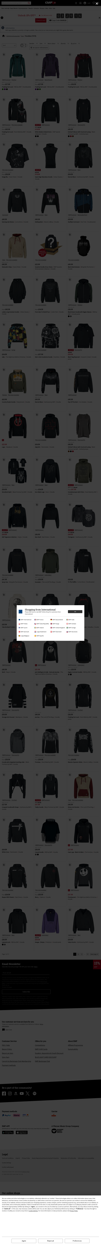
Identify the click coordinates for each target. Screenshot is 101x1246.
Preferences (77, 1241)
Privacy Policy (74, 1211)
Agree (24, 1241)
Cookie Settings (33, 1211)
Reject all (50, 1241)
